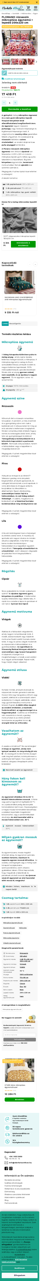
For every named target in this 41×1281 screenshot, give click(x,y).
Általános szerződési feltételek (17, 1194)
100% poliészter (26, 974)
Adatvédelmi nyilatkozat (15, 1197)
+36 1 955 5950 (15, 1157)
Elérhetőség (10, 1192)
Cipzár (22, 983)
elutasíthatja (20, 1254)
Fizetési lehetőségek (13, 1186)
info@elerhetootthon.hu (20, 1163)
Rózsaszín (24, 953)
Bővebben (19, 1100)
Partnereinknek (11, 1203)
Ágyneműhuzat (9, 928)
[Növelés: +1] (15, 102)
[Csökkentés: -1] (4, 102)
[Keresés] (21, 7)
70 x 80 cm (24, 977)
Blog (6, 1200)
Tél (25, 986)
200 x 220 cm (25, 980)
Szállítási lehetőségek (15, 79)
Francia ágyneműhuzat (11, 933)
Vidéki (22, 967)
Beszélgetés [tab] (15, 324)
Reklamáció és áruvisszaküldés (17, 1189)
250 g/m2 (23, 956)
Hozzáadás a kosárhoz (19, 109)
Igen (21, 996)
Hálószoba (23, 928)
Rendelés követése (13, 1180)
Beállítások (20, 1268)
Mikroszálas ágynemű (11, 938)
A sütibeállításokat (23, 1250)
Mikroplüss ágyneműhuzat (13, 923)
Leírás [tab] (5, 324)
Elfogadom (19, 1275)
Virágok (23, 964)
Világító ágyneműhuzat (12, 943)
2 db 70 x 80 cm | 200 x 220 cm (26, 960)
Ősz (21, 986)
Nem (21, 990)
